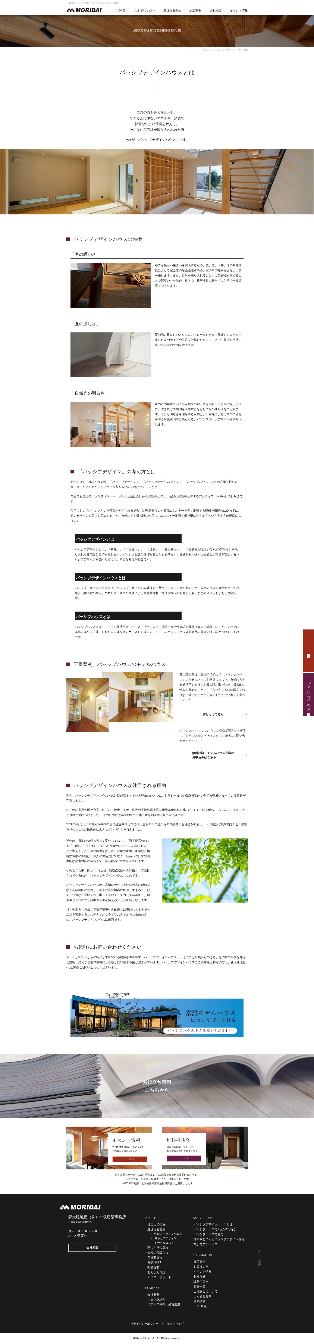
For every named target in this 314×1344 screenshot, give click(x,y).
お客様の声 (201, 1266)
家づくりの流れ (157, 1247)
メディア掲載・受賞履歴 (163, 1304)
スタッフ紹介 (156, 1299)
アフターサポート (159, 1277)
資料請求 (308, 650)
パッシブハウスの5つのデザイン (215, 1229)
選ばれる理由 (172, 10)
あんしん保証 (156, 1272)
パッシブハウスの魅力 (208, 1234)
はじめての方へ (145, 10)
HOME (120, 10)
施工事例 (195, 10)
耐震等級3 (154, 1262)
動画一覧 (199, 1286)
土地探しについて (205, 1291)
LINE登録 (200, 1306)
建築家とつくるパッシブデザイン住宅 (219, 1239)
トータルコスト (164, 1242)
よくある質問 (202, 1296)
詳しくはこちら (213, 714)
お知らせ (199, 1276)
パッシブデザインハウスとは (213, 1224)
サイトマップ (175, 1323)
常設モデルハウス (205, 1244)
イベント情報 (239, 10)
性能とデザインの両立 (168, 1233)
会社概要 (216, 10)
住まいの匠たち (157, 1252)
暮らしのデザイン (165, 1238)
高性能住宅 (154, 1257)
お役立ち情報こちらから (157, 1086)
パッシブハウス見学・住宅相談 (309, 694)
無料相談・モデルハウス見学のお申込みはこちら (213, 755)
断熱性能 (153, 1267)
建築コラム (201, 1281)
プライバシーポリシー (144, 1323)
